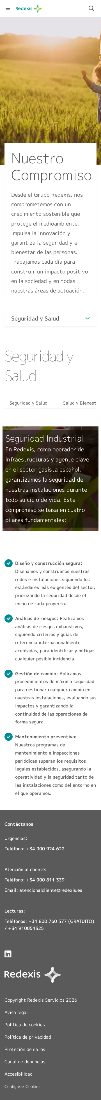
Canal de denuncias (24, 1062)
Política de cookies (24, 1025)
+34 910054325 (26, 928)
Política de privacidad (27, 1037)
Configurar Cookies (22, 1086)
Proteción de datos (24, 1049)
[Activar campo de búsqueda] (91, 8)
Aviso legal (16, 1012)
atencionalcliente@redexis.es (50, 890)
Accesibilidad (18, 1074)
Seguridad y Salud (28, 403)
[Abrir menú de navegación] (7, 8)
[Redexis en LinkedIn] (8, 953)
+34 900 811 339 (45, 880)
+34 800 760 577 (47, 921)
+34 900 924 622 (45, 849)
